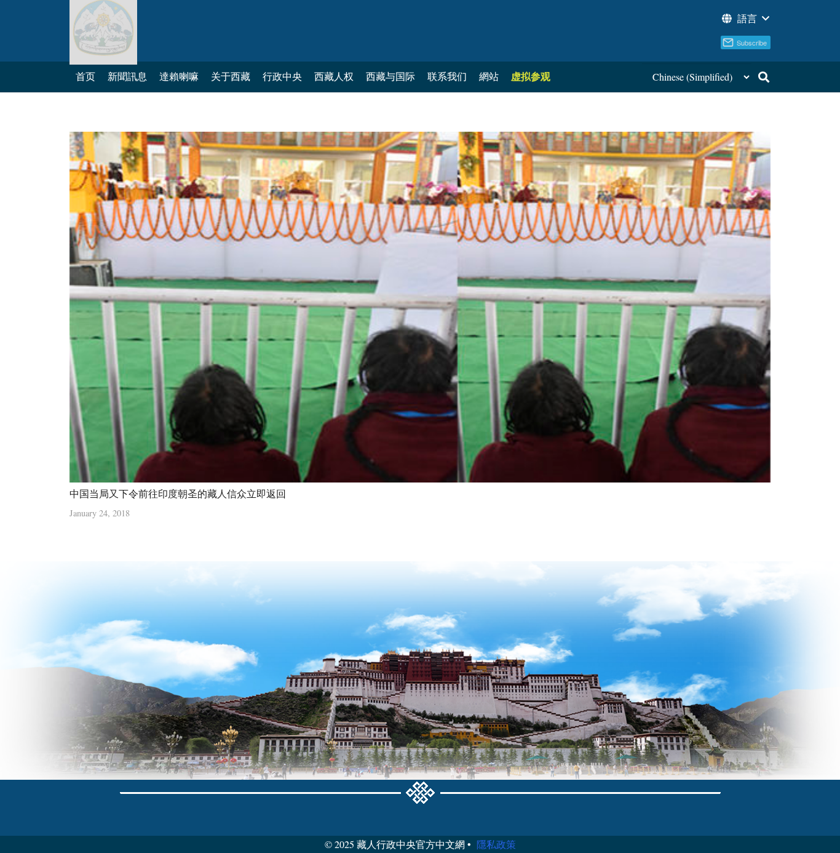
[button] (745, 18)
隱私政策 (496, 844)
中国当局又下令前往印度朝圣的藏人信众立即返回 (177, 493)
